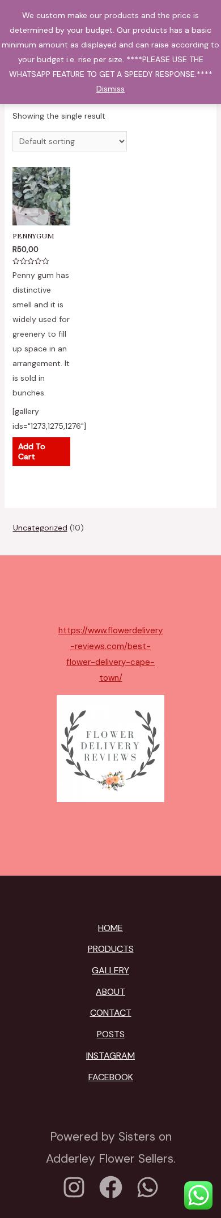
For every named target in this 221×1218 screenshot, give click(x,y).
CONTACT (110, 1013)
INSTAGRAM (110, 1056)
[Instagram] (74, 1187)
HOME (110, 928)
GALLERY (110, 970)
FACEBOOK (110, 1077)
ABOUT (110, 992)
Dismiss (110, 89)
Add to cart (31, 451)
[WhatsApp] (147, 1187)
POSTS (111, 1034)
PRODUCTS (111, 949)
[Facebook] (110, 1187)
